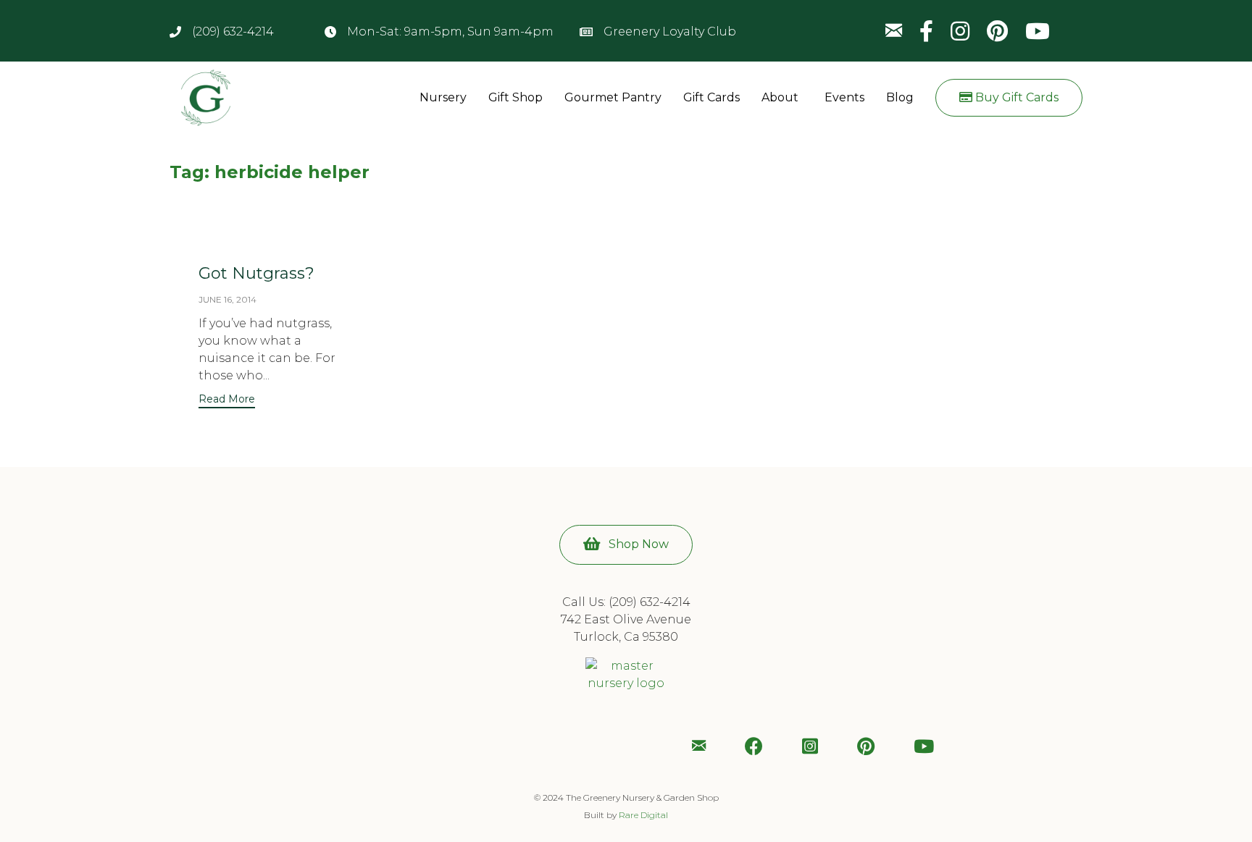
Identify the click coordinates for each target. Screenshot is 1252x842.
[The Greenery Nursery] (215, 98)
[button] (1008, 98)
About (779, 97)
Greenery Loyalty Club (670, 31)
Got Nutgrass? (256, 273)
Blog (900, 97)
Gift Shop (515, 97)
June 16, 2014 (227, 299)
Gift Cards (711, 97)
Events (844, 97)
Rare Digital (643, 814)
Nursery (443, 97)
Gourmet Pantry (613, 97)
